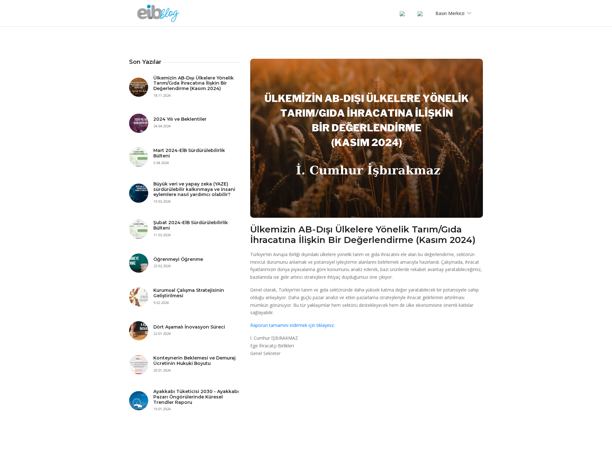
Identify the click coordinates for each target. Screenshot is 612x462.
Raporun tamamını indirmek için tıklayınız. (292, 325)
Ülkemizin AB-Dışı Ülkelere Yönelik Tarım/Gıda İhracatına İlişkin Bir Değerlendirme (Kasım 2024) (193, 83)
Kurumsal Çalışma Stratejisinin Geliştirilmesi (188, 293)
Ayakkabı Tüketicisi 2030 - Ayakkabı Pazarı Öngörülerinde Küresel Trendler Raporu (196, 397)
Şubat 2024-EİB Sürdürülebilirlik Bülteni (190, 225)
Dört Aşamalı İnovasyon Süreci (189, 327)
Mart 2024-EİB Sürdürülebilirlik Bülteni (189, 153)
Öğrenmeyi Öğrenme (178, 259)
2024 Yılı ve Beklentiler (180, 119)
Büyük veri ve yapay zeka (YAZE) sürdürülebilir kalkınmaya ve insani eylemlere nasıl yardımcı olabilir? (194, 189)
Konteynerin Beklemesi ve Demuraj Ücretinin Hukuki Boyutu (194, 360)
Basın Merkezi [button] (450, 13)
